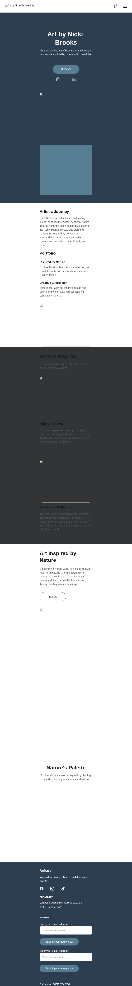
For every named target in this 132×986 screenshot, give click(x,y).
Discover (66, 69)
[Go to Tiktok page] (63, 888)
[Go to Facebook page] (41, 888)
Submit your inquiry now (59, 941)
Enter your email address (54, 924)
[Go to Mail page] (74, 79)
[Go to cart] (116, 6)
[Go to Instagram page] (59, 79)
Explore (52, 596)
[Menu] (125, 6)
